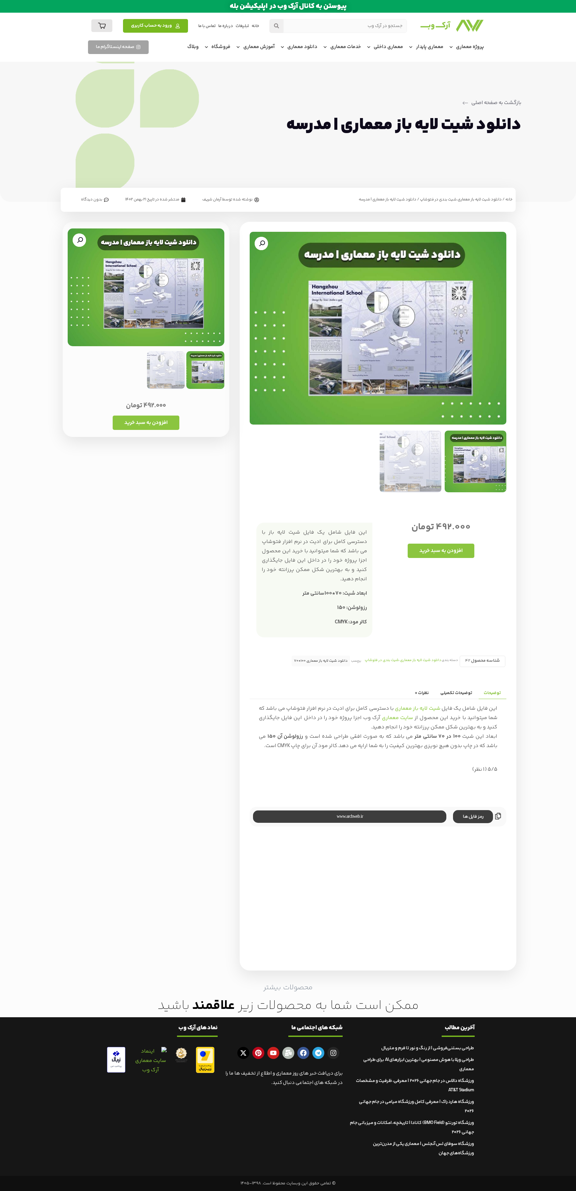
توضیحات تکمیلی (456, 693)
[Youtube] (273, 1053)
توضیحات (492, 693)
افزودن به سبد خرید (441, 551)
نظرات (422, 693)
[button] (261, 243)
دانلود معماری (302, 47)
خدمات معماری (345, 47)
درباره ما (225, 26)
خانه (255, 26)
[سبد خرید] (101, 25)
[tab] (492, 693)
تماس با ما (207, 26)
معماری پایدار (429, 47)
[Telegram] (318, 1053)
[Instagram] (333, 1053)
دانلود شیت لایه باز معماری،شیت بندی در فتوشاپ (461, 199)
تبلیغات (242, 26)
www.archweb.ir (350, 816)
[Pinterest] (258, 1053)
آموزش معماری (259, 47)
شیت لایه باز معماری (417, 708)
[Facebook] (303, 1053)
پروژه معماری (470, 47)
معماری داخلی (388, 47)
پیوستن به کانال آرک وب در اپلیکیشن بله (288, 6)
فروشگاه (220, 47)
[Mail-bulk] (288, 1053)
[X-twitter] (243, 1053)
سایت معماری (397, 718)
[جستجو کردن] (276, 26)
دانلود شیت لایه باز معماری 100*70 (321, 661)
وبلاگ (193, 47)
